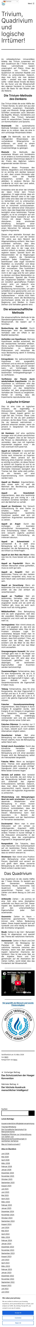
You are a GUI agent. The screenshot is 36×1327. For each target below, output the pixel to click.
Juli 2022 (4, 1289)
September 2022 (7, 1282)
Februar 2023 (6, 1269)
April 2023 (5, 1263)
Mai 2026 (5, 1157)
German (8, 1)
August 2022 (6, 1285)
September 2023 (7, 1253)
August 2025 (6, 1186)
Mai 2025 (5, 1195)
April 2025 (5, 1199)
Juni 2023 (5, 1260)
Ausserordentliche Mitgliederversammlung (17, 1123)
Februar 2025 (6, 1205)
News (15, 1060)
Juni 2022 (5, 1292)
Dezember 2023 (7, 1247)
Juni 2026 (5, 1154)
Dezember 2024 (7, 1211)
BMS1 (6, 1057)
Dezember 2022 (7, 1276)
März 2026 (5, 1163)
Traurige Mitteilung (8, 1127)
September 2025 (7, 1183)
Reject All (18, 1323)
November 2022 (7, 1279)
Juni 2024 (5, 1228)
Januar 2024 (6, 1244)
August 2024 (6, 1224)
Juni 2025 (5, 1192)
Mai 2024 (5, 1231)
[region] (18, 1311)
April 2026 (5, 1160)
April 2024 (5, 1234)
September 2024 (8, 1221)
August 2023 (6, 1256)
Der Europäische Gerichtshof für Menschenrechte (14, 1131)
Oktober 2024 (6, 1218)
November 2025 (7, 1176)
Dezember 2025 (7, 1173)
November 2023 (7, 1250)
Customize (18, 1318)
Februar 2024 (6, 1240)
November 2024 (7, 1215)
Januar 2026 (6, 1170)
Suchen (4, 1109)
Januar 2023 (6, 1273)
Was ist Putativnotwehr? (10, 1144)
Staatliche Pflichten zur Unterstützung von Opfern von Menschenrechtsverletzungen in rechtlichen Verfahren (16, 1137)
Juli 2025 (4, 1189)
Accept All (18, 1313)
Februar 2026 (6, 1166)
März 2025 (5, 1202)
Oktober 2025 (6, 1179)
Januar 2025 (6, 1208)
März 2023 (5, 1266)
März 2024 (5, 1237)
